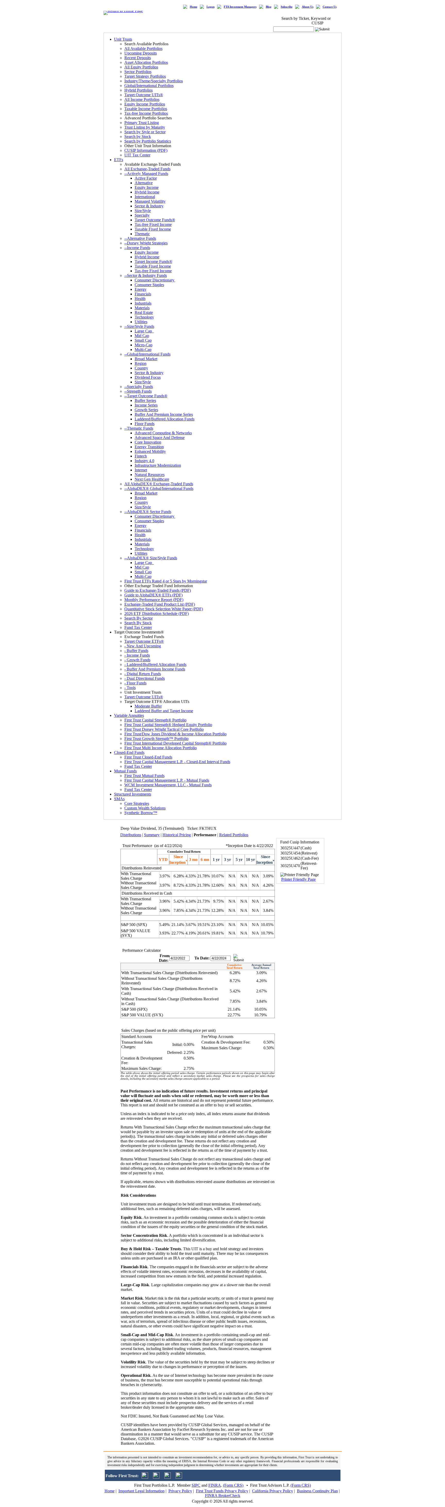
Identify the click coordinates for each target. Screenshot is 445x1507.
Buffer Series (145, 400)
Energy (141, 289)
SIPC (196, 1485)
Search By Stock (138, 623)
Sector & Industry (149, 206)
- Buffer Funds (136, 650)
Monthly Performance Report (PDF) (153, 599)
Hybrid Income (147, 192)
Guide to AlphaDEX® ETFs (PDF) (153, 595)
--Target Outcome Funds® (145, 396)
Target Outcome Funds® (155, 220)
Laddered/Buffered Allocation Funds (164, 419)
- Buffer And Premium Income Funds (154, 669)
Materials (142, 308)
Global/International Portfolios (149, 85)
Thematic (142, 234)
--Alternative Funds (140, 238)
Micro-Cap (143, 345)
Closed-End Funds (129, 752)
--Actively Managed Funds (146, 173)
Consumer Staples (149, 285)
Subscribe (287, 6)
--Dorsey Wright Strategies (146, 243)
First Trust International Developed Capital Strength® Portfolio (175, 743)
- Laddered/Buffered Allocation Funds (155, 664)
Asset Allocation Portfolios (146, 62)
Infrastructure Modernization (158, 465)
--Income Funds (137, 247)
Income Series (146, 405)
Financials (143, 294)
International (145, 197)
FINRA (214, 1485)
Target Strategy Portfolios (145, 76)
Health (140, 298)
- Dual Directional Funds (144, 678)
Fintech (141, 456)
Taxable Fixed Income (153, 229)
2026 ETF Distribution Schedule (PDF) (156, 613)
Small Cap (143, 340)
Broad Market (146, 359)
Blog (268, 6)
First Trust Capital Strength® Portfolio (155, 720)
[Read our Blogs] (179, 1477)
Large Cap (144, 331)
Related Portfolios (233, 835)
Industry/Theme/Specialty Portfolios (153, 81)
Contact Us (330, 6)
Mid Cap (142, 335)
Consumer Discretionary (155, 280)
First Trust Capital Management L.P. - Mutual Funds (166, 780)
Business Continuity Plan (317, 1491)
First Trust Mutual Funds (144, 775)
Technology (144, 317)
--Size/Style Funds (139, 326)
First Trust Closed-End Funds (148, 757)
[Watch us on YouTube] (167, 1477)
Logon (211, 6)
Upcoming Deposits (140, 53)
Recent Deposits (137, 58)
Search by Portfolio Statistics (147, 141)
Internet (141, 470)
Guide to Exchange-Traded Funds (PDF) (157, 590)
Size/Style (143, 210)
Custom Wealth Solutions (145, 808)
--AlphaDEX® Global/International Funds (158, 488)
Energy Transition (149, 447)
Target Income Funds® (153, 261)
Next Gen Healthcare (152, 479)
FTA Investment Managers (240, 6)
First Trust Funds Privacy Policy (222, 1491)
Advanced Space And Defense (160, 437)
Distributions (130, 835)
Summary (152, 835)
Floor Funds (145, 423)
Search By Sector (138, 618)
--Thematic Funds (138, 428)
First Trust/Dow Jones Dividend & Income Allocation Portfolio (175, 734)
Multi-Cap (143, 349)
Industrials (143, 303)
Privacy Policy (180, 1491)
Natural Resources (150, 474)
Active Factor (146, 178)
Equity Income (147, 187)
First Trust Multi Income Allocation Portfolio (160, 748)
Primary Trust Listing (141, 122)
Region (141, 363)
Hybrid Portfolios (138, 90)
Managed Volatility (150, 201)
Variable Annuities (129, 715)
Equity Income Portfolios (144, 104)
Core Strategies (136, 803)
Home (193, 6)
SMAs (119, 799)
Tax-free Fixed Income (153, 224)
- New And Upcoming (142, 646)
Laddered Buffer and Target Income (164, 711)
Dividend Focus (148, 377)
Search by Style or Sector (145, 132)
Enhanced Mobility (150, 451)
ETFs (118, 159)
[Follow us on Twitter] (145, 1477)
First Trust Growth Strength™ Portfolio (156, 738)
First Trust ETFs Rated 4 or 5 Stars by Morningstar (165, 581)
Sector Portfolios (137, 71)
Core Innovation (148, 442)
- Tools (130, 687)
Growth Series (146, 410)
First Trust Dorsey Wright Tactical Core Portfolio (164, 729)
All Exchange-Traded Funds (147, 169)
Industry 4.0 (144, 461)
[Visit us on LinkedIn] (156, 1477)
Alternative (144, 183)
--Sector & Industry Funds (145, 275)
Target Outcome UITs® (143, 95)
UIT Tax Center (137, 155)
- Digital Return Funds (142, 674)
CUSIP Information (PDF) (145, 150)
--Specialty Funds (138, 386)
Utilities (141, 322)
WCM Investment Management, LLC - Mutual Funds (168, 785)
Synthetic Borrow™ (140, 812)
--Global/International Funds (147, 354)
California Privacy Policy (272, 1491)
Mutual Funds (125, 771)
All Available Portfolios (143, 48)
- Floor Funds (135, 683)
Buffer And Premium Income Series (164, 414)
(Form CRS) (233, 1485)
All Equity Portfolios (141, 67)
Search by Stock (137, 136)
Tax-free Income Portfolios (146, 113)
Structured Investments (132, 794)
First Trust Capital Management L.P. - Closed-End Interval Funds (177, 762)
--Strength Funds (138, 391)
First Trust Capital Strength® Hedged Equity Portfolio (168, 724)
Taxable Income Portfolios (145, 109)
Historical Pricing (176, 835)
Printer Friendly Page (298, 879)
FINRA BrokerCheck (222, 1495)
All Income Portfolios (141, 99)
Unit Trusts (123, 39)
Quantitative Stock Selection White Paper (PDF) (163, 609)
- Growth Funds (137, 660)
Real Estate (144, 312)
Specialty (142, 215)
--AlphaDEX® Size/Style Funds (150, 558)
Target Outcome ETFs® (144, 641)
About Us (307, 6)
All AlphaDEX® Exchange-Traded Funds (158, 484)
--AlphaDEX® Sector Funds (147, 511)
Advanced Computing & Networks (163, 433)
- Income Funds (137, 655)
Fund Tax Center (138, 627)
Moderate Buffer (148, 706)
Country (141, 368)
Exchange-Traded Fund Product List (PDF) (159, 604)
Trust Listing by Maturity (144, 127)
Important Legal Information (141, 1491)
